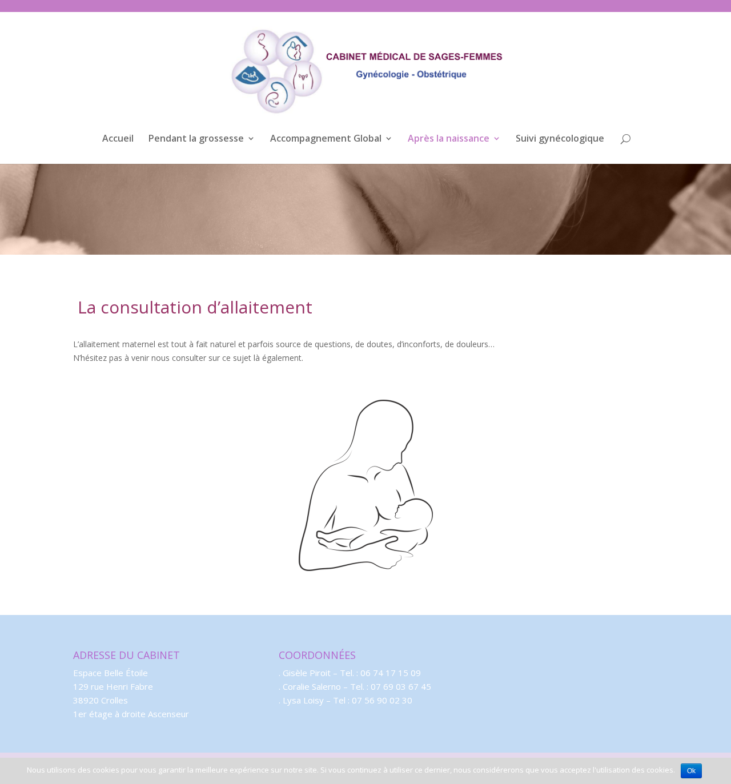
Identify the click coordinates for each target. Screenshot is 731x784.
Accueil (118, 139)
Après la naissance (448, 139)
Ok (691, 771)
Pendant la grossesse (196, 139)
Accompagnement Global (325, 139)
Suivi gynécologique (560, 139)
